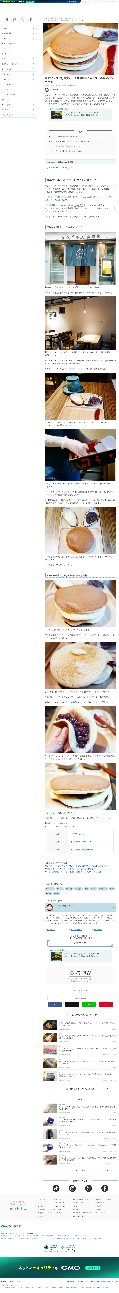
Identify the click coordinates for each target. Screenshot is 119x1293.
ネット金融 (81, 1287)
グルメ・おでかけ (8, 94)
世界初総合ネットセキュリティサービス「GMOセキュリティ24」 (20, 1236)
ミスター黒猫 (54, 89)
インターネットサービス (7, 1287)
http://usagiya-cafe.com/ (82, 849)
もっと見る (80, 1170)
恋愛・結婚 (6, 100)
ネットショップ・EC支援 (23, 1287)
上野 (84, 841)
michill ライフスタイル (109, 1054)
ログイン (5, 38)
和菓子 (81, 205)
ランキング (6, 54)
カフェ (48, 186)
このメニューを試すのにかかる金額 (64, 136)
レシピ (4, 79)
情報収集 (73, 1287)
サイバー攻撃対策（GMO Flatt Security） (63, 1238)
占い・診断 (6, 105)
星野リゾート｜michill (10, 64)
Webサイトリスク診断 (60, 1236)
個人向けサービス (98, 1287)
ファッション (7, 69)
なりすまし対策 (81, 1238)
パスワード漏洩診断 (46, 1236)
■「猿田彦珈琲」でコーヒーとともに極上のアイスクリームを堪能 (73, 872)
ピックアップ (7, 115)
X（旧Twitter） (76, 930)
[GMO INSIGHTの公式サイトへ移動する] (11, 1226)
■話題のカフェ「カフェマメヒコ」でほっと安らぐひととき (70, 868)
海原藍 (114, 1029)
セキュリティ (45, 1287)
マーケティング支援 (57, 1287)
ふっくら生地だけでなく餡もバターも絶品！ (67, 151)
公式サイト (51, 930)
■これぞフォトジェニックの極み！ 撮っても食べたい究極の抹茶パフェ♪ (76, 866)
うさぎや (58, 200)
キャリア (5, 110)
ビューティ (6, 74)
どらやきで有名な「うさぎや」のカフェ (66, 146)
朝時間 (57, 893)
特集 (3, 59)
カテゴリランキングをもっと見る (80, 1089)
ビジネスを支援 (36, 1287)
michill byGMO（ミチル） (52, 18)
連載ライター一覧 (8, 43)
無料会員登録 (7, 33)
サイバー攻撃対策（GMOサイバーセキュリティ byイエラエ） (32, 1238)
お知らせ (5, 28)
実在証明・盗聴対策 (7, 1238)
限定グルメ (104, 889)
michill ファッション (110, 1138)
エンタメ (5, 89)
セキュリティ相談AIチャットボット (78, 1235)
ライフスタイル (7, 84)
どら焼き (69, 889)
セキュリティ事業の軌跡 (94, 1238)
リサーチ (66, 1287)
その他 (107, 1287)
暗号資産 (88, 1287)
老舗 (76, 205)
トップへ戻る (79, 990)
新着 (3, 48)
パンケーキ (55, 167)
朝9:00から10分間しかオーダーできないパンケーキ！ (71, 141)
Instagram (98, 930)
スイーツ (56, 186)
